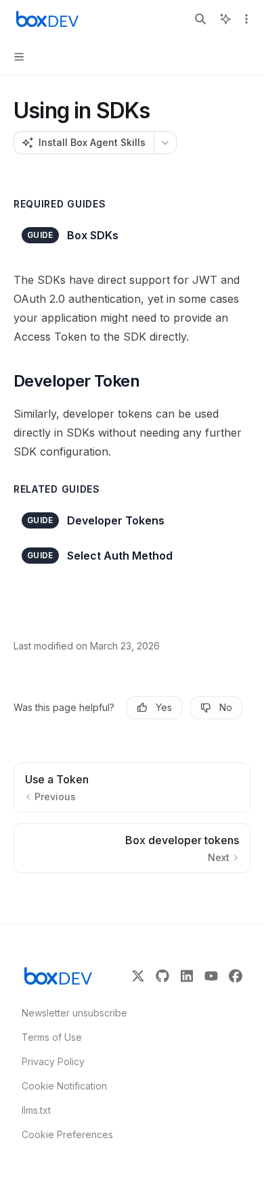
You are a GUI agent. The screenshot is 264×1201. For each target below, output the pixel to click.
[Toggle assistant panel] (225, 19)
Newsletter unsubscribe (70, 1013)
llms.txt (36, 1110)
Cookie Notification (64, 1086)
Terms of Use (52, 1037)
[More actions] (246, 18)
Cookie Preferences (67, 1134)
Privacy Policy (53, 1061)
